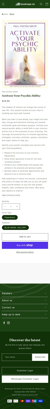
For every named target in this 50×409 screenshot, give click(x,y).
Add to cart (25, 236)
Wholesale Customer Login (25, 379)
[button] (3, 4)
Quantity (5, 201)
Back (12, 14)
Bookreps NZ (11, 389)
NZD (36, 395)
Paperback (10, 217)
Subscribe (40, 357)
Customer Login (25, 370)
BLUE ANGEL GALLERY (15, 227)
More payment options (25, 252)
